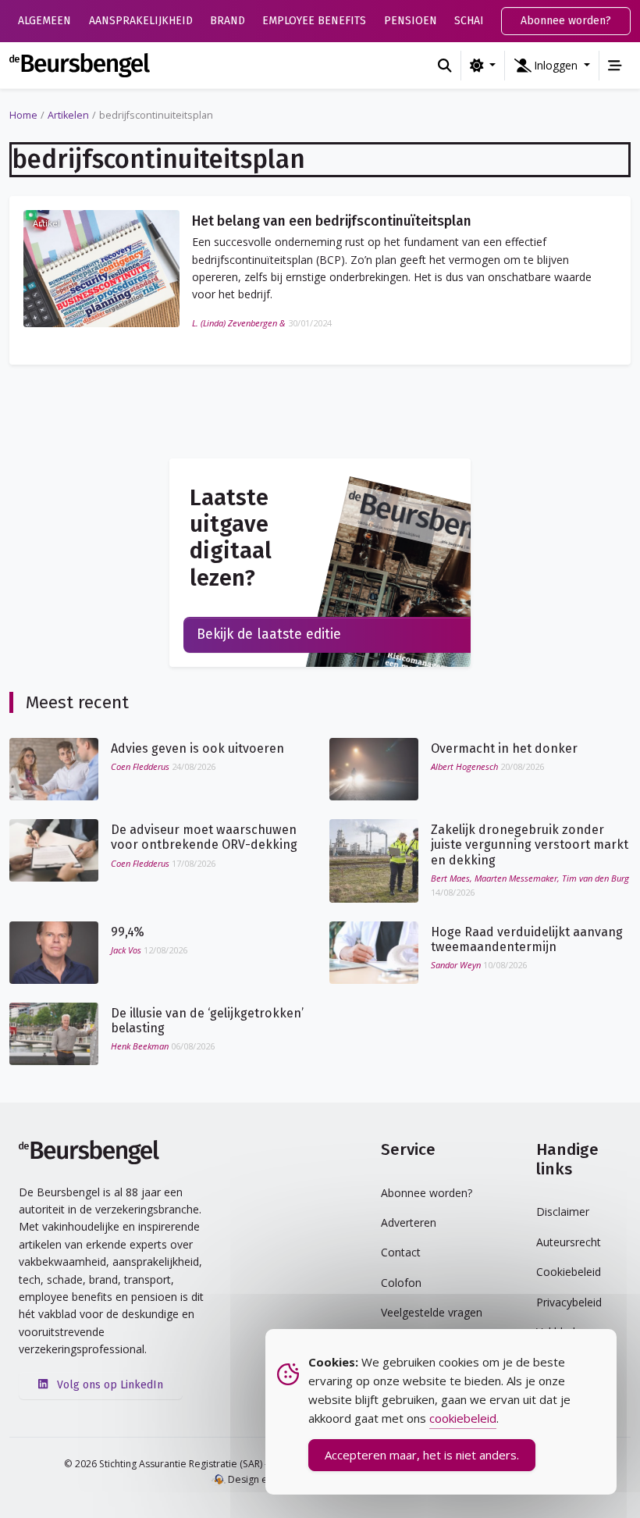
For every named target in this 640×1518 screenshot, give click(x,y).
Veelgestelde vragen (431, 1312)
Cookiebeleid (568, 1271)
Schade (473, 20)
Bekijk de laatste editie (269, 634)
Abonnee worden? (566, 20)
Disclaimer (562, 1211)
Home (23, 115)
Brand (227, 20)
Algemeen (44, 20)
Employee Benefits (314, 20)
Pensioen (410, 20)
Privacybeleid (569, 1302)
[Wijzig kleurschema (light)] (482, 65)
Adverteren (408, 1222)
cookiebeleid (462, 1418)
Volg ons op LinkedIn (108, 1385)
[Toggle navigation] (615, 65)
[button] (552, 65)
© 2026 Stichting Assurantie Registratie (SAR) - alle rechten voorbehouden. (230, 1463)
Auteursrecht (568, 1242)
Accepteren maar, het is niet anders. (422, 1455)
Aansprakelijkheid (141, 20)
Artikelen (68, 115)
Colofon (401, 1282)
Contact (401, 1252)
